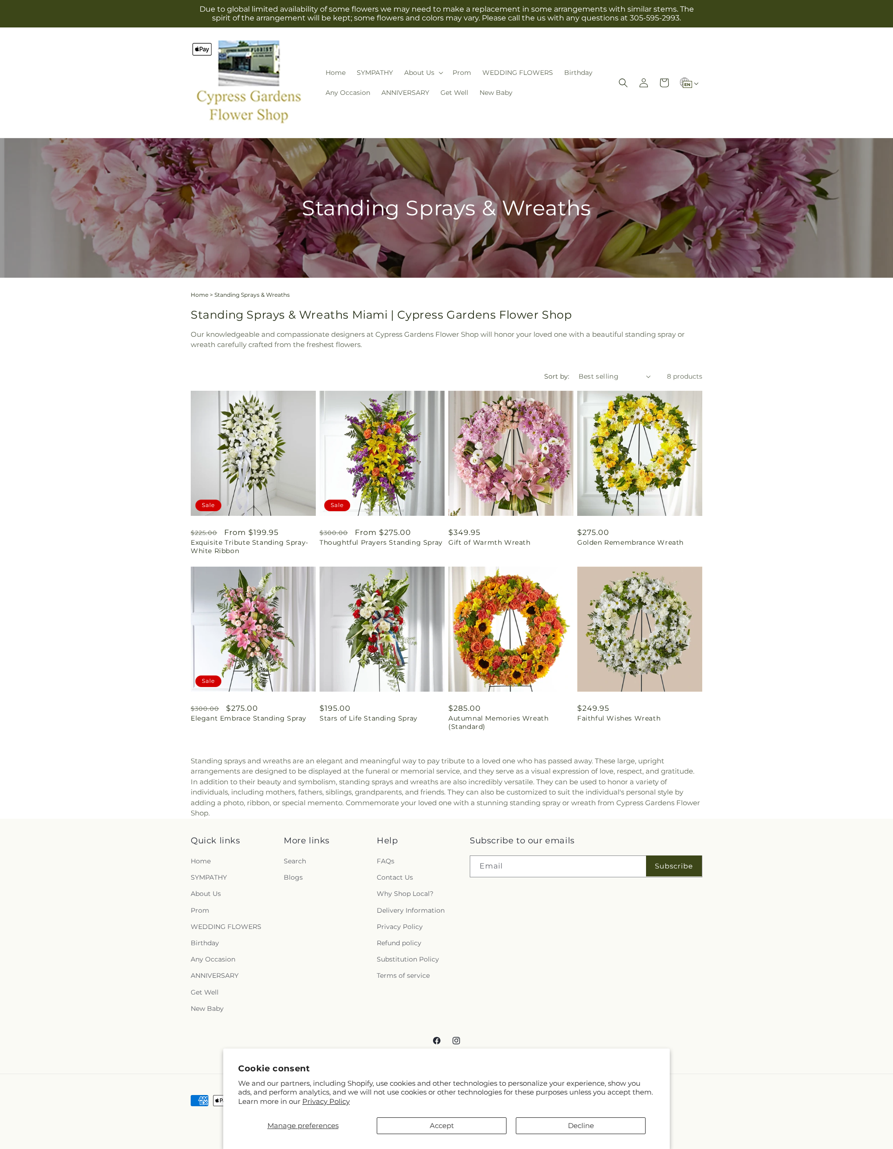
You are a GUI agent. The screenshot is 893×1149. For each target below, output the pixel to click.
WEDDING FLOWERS (226, 926)
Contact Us (395, 878)
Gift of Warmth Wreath (489, 542)
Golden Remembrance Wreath (630, 542)
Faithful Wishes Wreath (618, 718)
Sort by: (556, 376)
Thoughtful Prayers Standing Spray (381, 542)
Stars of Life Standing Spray (369, 718)
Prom (200, 910)
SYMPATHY (209, 878)
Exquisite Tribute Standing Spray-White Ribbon (249, 546)
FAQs (385, 861)
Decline (581, 1125)
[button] (423, 72)
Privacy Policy (326, 1101)
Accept (442, 1125)
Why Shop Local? (405, 894)
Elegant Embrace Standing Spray (249, 718)
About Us (206, 894)
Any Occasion (213, 959)
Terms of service (403, 976)
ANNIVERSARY (215, 976)
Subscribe (674, 866)
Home (199, 294)
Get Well (205, 992)
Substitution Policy (408, 959)
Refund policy (399, 943)
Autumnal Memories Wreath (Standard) (498, 722)
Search (295, 861)
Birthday (205, 943)
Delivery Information (411, 910)
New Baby (207, 1008)
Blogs (293, 878)
